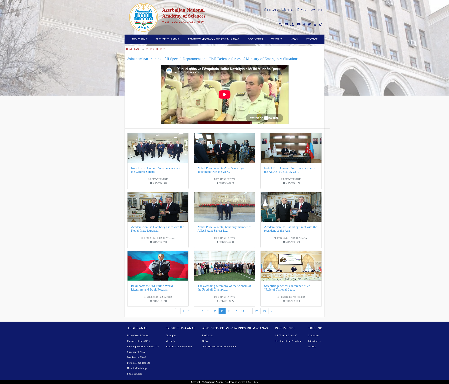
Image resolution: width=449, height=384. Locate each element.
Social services (134, 373)
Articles (312, 346)
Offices (205, 341)
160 (264, 311)
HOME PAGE (133, 49)
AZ (313, 10)
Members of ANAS (136, 357)
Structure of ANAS (136, 352)
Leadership (207, 335)
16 (242, 311)
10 (201, 311)
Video (304, 10)
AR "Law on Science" (286, 335)
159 (256, 311)
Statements (313, 335)
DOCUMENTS (255, 39)
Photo (290, 10)
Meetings (170, 341)
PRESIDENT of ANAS (167, 39)
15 (235, 311)
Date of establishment (138, 335)
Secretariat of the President (179, 346)
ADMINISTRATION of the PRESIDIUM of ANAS (213, 39)
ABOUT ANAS (139, 39)
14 (229, 311)
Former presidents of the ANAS (143, 346)
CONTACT (311, 39)
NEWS (294, 39)
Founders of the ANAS (138, 341)
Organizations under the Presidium (219, 346)
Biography (171, 335)
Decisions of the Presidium (288, 341)
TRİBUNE (276, 39)
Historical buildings (137, 368)
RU (320, 10)
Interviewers (314, 341)
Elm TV (273, 10)
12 (215, 311)
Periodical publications (138, 362)
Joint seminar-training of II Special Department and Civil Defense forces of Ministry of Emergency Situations (213, 58)
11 (208, 311)
